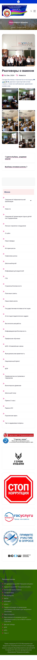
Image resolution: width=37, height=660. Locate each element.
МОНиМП (7, 601)
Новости (22, 75)
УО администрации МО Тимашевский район (18, 584)
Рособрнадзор (9, 595)
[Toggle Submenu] (30, 200)
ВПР (5, 627)
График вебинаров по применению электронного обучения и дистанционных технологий (17, 609)
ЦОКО (6, 604)
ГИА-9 (6, 633)
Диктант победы (9, 624)
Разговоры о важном (21, 27)
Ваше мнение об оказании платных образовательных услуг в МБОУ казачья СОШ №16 (17, 619)
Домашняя (13, 27)
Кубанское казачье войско (13, 590)
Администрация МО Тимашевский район (17, 587)
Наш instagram (9, 614)
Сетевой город (9, 592)
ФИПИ (6, 598)
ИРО (5, 630)
